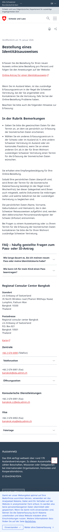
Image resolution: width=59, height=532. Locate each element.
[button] (54, 460)
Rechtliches (30, 521)
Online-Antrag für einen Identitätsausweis (24, 75)
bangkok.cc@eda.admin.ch (16, 402)
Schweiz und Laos (17, 18)
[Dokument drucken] (49, 29)
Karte (5, 340)
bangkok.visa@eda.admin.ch (17, 421)
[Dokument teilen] (55, 29)
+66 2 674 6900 (10, 352)
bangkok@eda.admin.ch (14, 372)
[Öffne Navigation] (55, 18)
